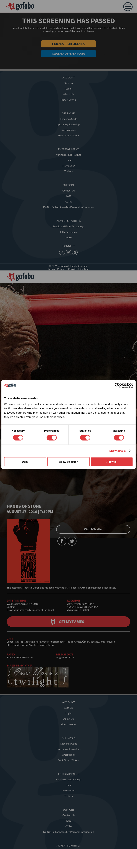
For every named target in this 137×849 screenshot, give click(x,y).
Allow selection (68, 461)
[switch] (52, 438)
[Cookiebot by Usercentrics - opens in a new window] (117, 385)
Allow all (111, 461)
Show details (117, 450)
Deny (25, 461)
